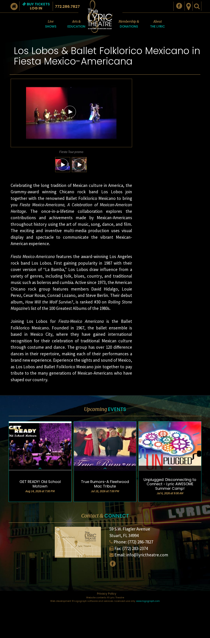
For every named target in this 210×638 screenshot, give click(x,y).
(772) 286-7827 (140, 542)
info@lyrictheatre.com (147, 555)
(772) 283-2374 (135, 548)
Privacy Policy (106, 594)
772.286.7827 (67, 6)
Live (50, 24)
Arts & (76, 24)
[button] (70, 111)
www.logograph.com (148, 601)
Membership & (129, 24)
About (157, 24)
